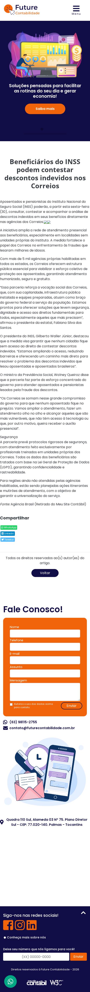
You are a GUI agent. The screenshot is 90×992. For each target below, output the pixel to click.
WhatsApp (9, 527)
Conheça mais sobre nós (26, 937)
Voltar (45, 572)
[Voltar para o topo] (83, 913)
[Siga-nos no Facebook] (8, 928)
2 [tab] (48, 129)
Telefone (16, 640)
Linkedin (9, 533)
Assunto (16, 667)
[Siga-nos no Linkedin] (32, 928)
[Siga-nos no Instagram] (20, 928)
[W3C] (56, 982)
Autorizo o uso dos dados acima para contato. (33, 705)
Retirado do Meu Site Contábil (60, 504)
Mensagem (18, 680)
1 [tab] (42, 129)
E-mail (14, 654)
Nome (14, 627)
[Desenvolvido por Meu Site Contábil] (36, 982)
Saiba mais (45, 108)
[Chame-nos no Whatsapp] (10, 981)
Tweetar (9, 539)
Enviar (72, 705)
